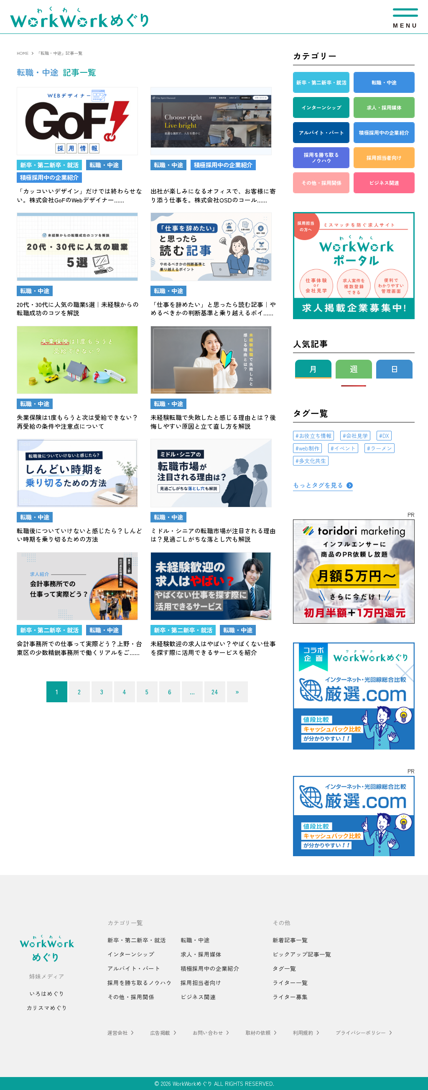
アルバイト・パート (133, 968)
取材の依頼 (257, 1032)
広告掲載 (160, 1032)
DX (385, 436)
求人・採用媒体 (201, 954)
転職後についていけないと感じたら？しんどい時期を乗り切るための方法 (79, 535)
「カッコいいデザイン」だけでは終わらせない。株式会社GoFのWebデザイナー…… (79, 195)
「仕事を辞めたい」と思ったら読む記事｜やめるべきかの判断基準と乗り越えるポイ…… (213, 308)
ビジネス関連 (198, 997)
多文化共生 (312, 461)
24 (214, 691)
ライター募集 (290, 997)
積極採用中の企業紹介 (210, 968)
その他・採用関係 (130, 997)
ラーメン (381, 448)
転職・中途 (195, 940)
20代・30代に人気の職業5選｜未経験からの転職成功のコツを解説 (78, 308)
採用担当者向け (201, 982)
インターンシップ (130, 954)
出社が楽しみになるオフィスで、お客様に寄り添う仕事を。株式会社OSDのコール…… (213, 195)
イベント (345, 448)
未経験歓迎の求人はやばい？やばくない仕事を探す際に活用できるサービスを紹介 (213, 648)
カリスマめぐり (46, 1007)
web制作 (309, 448)
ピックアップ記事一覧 (302, 954)
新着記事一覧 (290, 940)
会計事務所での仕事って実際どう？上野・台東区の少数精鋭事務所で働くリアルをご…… (79, 648)
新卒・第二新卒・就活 (136, 940)
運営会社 (117, 1032)
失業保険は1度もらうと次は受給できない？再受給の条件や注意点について (77, 421)
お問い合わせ (208, 1032)
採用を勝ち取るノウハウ (139, 982)
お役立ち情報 (315, 436)
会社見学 (357, 436)
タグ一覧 (284, 968)
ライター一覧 (290, 982)
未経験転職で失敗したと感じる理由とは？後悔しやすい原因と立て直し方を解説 (213, 421)
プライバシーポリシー (361, 1032)
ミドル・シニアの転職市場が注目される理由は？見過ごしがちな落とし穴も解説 (213, 535)
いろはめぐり (46, 993)
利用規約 (303, 1032)
